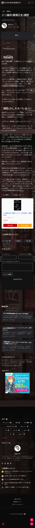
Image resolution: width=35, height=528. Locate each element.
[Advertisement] (17, 47)
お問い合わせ (17, 499)
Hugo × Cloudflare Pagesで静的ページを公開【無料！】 (18, 483)
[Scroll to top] (31, 524)
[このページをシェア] (31, 519)
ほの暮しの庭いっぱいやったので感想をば (15, 475)
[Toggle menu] (32, 2)
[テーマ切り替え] (3, 524)
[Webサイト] (8, 463)
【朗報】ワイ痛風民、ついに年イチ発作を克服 (16, 487)
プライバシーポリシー (17, 504)
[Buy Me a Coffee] (10, 463)
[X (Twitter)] (2, 463)
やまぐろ (10, 25)
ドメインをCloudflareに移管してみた (14, 479)
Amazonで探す (24, 225)
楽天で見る (10, 225)
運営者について (17, 501)
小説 (3, 11)
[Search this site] (29, 2)
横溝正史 (9, 11)
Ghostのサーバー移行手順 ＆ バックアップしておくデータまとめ (18, 472)
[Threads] (5, 463)
